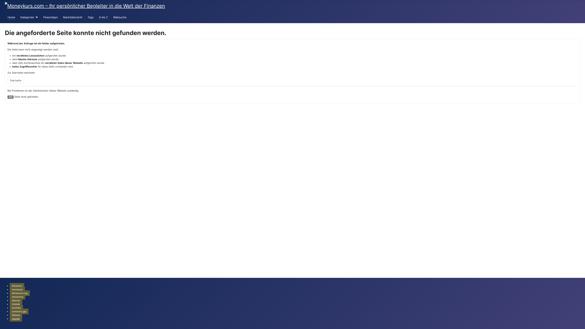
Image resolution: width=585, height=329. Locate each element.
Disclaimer (17, 286)
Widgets (16, 315)
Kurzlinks (16, 307)
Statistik (16, 304)
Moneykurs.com (20, 293)
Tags (91, 17)
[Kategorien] (36, 17)
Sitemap (16, 300)
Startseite (15, 80)
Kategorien (27, 17)
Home (11, 17)
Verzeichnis (17, 296)
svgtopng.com (19, 311)
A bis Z (103, 17)
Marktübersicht (72, 17)
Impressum (17, 289)
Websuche (119, 17)
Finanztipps (50, 17)
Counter (16, 318)
